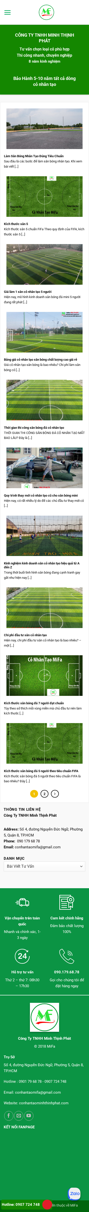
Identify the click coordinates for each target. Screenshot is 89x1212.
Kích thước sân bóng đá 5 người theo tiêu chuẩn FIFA (41, 771)
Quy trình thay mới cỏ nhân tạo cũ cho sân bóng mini (41, 495)
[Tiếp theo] (55, 794)
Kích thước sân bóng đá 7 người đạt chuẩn (34, 703)
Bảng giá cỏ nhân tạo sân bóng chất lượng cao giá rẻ (40, 359)
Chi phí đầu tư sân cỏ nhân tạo (25, 635)
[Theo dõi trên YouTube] (28, 1116)
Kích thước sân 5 (16, 224)
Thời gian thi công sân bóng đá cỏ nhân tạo (34, 427)
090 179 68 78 (28, 841)
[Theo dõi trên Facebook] (8, 1116)
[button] (7, 12)
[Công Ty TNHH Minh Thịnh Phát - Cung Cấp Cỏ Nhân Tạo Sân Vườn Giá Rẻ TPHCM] (46, 12)
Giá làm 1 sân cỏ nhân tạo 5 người (27, 292)
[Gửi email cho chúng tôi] (18, 1116)
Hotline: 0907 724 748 (21, 1204)
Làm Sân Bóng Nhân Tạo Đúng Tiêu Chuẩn (34, 156)
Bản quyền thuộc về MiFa (58, 1205)
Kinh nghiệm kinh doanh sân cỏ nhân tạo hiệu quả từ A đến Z (42, 565)
